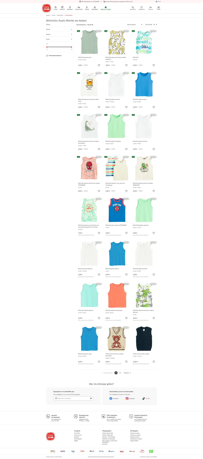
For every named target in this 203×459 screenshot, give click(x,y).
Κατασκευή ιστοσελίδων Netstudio (148, 456)
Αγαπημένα (142, 9)
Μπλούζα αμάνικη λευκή (113, 99)
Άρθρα (76, 440)
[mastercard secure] (82, 451)
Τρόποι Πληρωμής (107, 435)
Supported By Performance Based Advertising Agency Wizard (101, 456)
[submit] (91, 398)
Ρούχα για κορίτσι (135, 435)
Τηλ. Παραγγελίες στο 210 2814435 (90, 1)
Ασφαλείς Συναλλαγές (108, 439)
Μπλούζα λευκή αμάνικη (85, 268)
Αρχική (48, 15)
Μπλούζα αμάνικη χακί (84, 57)
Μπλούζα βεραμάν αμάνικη (141, 225)
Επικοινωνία (77, 435)
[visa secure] (73, 451)
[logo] (46, 8)
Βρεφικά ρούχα (134, 437)
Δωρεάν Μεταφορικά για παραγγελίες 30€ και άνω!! (119, 1)
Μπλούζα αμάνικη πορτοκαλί (114, 310)
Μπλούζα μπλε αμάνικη (112, 268)
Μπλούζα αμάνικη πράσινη (113, 141)
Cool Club (77, 433)
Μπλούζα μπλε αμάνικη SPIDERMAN (116, 225)
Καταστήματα (78, 439)
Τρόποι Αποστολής (107, 433)
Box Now (104, 444)
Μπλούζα (135, 57)
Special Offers (134, 440)
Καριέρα (76, 437)
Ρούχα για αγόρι (134, 433)
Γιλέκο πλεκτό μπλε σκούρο (141, 354)
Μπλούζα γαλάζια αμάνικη (85, 310)
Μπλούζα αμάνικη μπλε (140, 99)
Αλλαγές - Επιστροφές (108, 437)
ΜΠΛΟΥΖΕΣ (60, 15)
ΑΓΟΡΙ (53, 15)
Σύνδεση (150, 9)
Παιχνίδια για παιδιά (136, 439)
